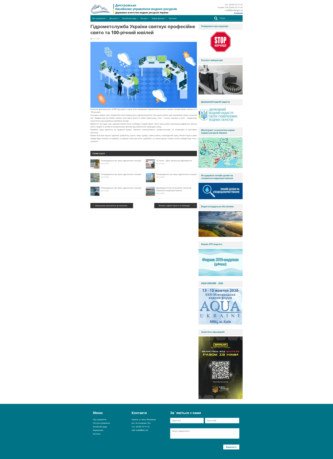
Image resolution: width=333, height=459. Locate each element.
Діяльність (114, 18)
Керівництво (98, 430)
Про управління (98, 18)
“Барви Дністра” (158, 18)
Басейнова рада (129, 18)
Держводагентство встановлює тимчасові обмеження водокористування (173, 189)
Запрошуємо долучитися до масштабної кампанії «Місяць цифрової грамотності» (114, 206)
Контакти (173, 18)
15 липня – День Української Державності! (174, 161)
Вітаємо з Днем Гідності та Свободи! (174, 206)
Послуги (143, 18)
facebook (238, 13)
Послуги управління (101, 423)
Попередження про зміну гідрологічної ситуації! (121, 161)
